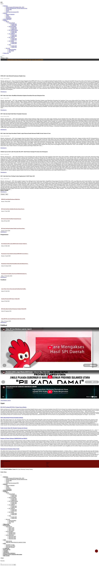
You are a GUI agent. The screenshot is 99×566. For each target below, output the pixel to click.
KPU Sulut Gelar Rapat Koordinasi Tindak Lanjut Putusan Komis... (13, 228)
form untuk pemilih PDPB (30, 59)
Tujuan (7, 10)
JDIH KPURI (9, 541)
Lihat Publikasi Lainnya (6, 400)
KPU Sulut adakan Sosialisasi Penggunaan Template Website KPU (13, 308)
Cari (14, 564)
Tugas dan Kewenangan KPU (12, 12)
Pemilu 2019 (14, 24)
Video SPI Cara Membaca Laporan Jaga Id (10, 369)
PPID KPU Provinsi (10, 547)
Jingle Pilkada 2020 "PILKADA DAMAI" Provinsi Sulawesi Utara (13, 384)
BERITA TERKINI (10, 14)
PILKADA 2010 (12, 536)
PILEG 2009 (11, 527)
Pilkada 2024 (6, 53)
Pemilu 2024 (14, 25)
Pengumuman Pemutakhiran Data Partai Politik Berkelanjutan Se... (14, 273)
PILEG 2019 (11, 530)
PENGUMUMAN (7, 19)
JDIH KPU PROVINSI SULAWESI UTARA (16, 542)
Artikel (7, 15)
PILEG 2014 (11, 529)
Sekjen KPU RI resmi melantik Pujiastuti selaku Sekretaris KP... (13, 318)
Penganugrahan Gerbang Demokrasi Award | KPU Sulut (11, 399)
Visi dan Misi (9, 9)
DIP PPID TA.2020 (10, 544)
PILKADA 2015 (12, 537)
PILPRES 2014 (12, 532)
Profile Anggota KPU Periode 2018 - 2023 (15, 7)
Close (2, 558)
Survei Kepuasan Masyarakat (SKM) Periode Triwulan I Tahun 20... (14, 243)
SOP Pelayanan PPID (10, 546)
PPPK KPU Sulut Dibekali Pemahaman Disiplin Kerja (10, 199)
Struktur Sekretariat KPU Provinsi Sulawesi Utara (16, 8)
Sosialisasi (8, 16)
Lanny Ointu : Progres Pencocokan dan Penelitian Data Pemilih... (13, 288)
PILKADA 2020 (12, 538)
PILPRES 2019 (12, 533)
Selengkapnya (4, 231)
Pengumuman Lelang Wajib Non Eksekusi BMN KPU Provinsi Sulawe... (14, 253)
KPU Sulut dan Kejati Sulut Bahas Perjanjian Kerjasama (11, 218)
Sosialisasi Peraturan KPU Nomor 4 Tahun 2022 (10, 298)
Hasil (10, 51)
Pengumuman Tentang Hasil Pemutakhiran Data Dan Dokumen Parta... (14, 263)
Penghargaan (8, 18)
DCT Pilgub (11, 50)
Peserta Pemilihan (12, 49)
